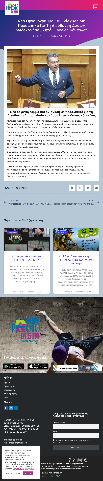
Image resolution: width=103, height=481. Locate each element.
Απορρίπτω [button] (29, 469)
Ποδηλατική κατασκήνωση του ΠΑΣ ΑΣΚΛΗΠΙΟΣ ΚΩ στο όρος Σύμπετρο (76, 260)
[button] (95, 7)
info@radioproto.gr (13, 439)
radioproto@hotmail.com (16, 442)
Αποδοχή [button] (28, 473)
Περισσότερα (18, 469)
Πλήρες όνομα (59, 423)
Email (55, 431)
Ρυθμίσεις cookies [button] (13, 473)
